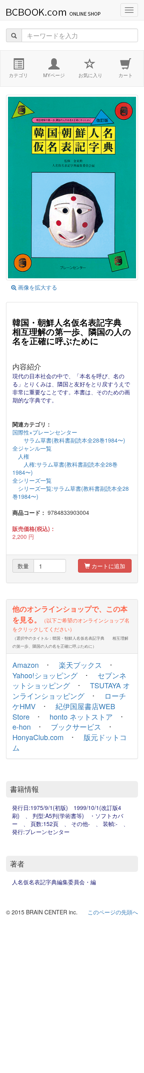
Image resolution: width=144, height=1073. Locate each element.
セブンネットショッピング (69, 680)
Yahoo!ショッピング (45, 675)
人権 (20, 456)
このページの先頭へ (113, 912)
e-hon (21, 726)
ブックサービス (76, 726)
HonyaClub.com (38, 737)
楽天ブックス (80, 664)
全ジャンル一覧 (32, 448)
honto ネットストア (81, 716)
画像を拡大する (36, 287)
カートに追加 (107, 566)
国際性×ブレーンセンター (44, 432)
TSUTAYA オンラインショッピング (71, 690)
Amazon (25, 664)
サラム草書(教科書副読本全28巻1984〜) (68, 440)
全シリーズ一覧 (32, 480)
